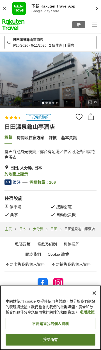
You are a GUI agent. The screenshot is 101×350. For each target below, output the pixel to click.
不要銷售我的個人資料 (71, 264)
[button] (13, 24)
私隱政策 (87, 312)
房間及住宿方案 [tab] (30, 137)
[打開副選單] (94, 24)
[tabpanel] (50, 183)
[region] (50, 317)
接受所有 (50, 339)
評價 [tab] (53, 137)
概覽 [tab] (8, 137)
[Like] (79, 117)
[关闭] (94, 293)
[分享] (91, 116)
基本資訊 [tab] (69, 137)
